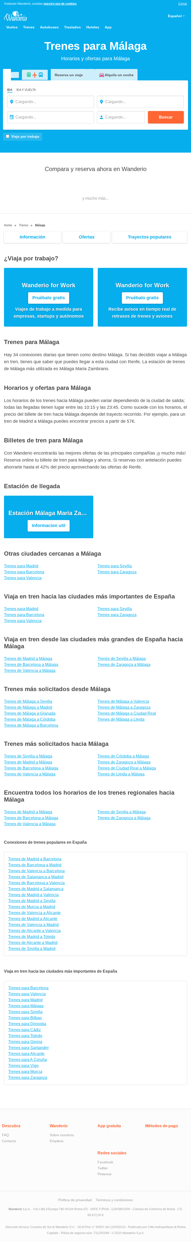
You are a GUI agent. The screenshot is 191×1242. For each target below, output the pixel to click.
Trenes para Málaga (26, 1006)
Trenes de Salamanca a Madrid (35, 877)
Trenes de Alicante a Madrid (32, 943)
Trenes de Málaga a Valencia (123, 701)
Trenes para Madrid (21, 566)
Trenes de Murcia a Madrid (31, 907)
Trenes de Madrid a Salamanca (35, 889)
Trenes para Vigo (23, 1066)
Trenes (29, 27)
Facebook (105, 1162)
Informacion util (48, 525)
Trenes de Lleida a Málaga (120, 774)
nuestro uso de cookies (60, 3)
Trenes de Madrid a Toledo (31, 937)
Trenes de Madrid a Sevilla (31, 901)
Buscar (166, 117)
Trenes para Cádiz (24, 1030)
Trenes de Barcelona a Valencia (36, 883)
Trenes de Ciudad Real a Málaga (126, 768)
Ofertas (87, 237)
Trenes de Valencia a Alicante (34, 913)
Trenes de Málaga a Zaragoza (123, 707)
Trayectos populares (149, 237)
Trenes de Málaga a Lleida (120, 719)
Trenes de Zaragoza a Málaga (123, 664)
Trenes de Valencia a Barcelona (36, 871)
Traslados (72, 27)
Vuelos (12, 27)
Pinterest (104, 1174)
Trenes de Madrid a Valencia (33, 895)
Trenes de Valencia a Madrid (33, 925)
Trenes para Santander (28, 1048)
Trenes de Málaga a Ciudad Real (126, 713)
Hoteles (92, 27)
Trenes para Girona (25, 1042)
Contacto (9, 1141)
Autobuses (49, 27)
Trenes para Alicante (26, 1054)
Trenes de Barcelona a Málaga (31, 664)
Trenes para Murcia (25, 1071)
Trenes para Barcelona (24, 572)
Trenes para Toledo (25, 1036)
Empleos (56, 1141)
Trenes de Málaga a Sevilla (28, 701)
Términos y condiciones (114, 1200)
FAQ (5, 1135)
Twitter (102, 1168)
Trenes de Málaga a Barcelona (31, 725)
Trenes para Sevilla (114, 566)
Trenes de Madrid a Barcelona (34, 859)
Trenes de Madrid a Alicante (32, 919)
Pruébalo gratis (48, 297)
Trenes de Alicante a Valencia (34, 931)
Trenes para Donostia (27, 1024)
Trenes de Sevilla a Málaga (121, 658)
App (108, 27)
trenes (23, 225)
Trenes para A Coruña (27, 1060)
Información (32, 237)
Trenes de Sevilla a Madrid (31, 948)
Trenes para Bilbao (25, 1018)
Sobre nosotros (62, 1135)
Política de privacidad (75, 1200)
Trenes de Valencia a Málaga (29, 670)
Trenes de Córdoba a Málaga (123, 756)
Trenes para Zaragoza (117, 572)
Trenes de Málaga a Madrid (28, 707)
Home (8, 225)
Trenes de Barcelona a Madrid (34, 865)
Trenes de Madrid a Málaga (28, 658)
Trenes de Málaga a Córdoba (29, 719)
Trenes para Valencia (23, 578)
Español (175, 16)
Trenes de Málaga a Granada (29, 713)
